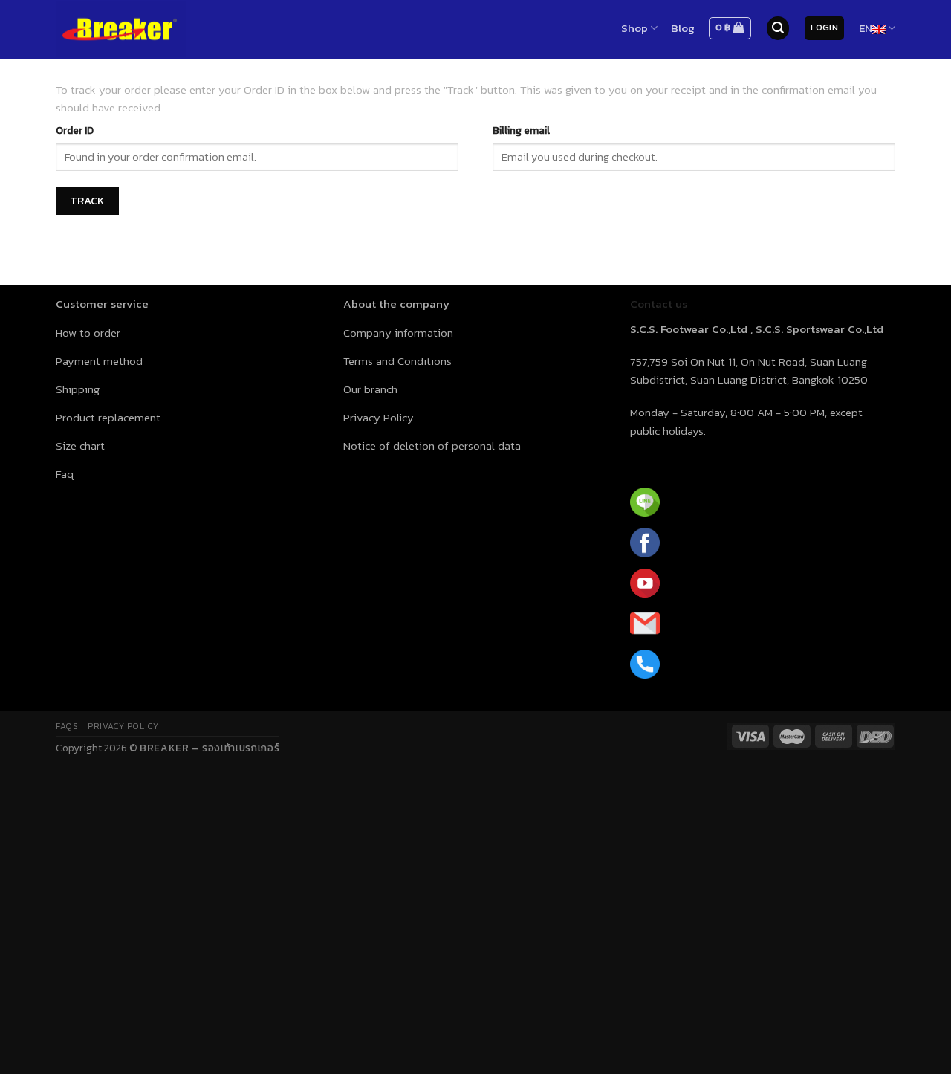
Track (87, 201)
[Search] (778, 27)
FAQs (67, 726)
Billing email (521, 130)
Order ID (75, 130)
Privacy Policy (123, 726)
